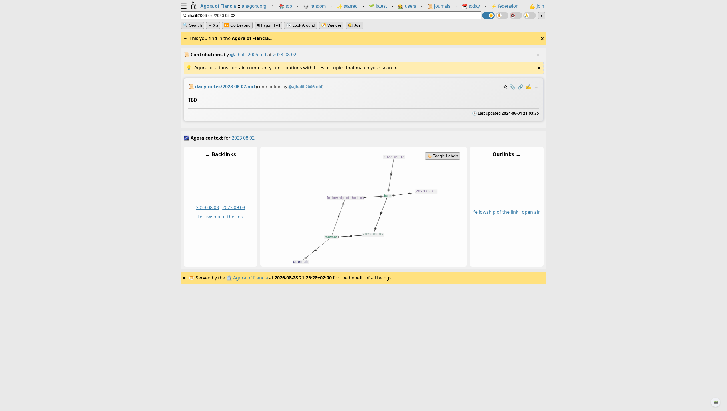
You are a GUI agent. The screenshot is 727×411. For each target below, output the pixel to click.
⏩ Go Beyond (237, 25)
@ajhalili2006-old (248, 54)
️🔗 (520, 87)
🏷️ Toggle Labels (442, 156)
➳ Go (213, 25)
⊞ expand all (268, 25)
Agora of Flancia (250, 278)
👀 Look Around (300, 25)
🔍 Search (192, 25)
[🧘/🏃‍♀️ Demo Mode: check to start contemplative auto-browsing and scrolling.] (502, 15)
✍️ (528, 87)
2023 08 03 (207, 207)
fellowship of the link (220, 216)
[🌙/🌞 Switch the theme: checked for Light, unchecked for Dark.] (488, 15)
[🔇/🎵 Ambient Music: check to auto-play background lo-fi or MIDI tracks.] (516, 15)
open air (531, 212)
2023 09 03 (233, 207)
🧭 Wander (331, 25)
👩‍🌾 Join (354, 25)
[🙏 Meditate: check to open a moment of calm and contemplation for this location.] (529, 15)
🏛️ (229, 278)
